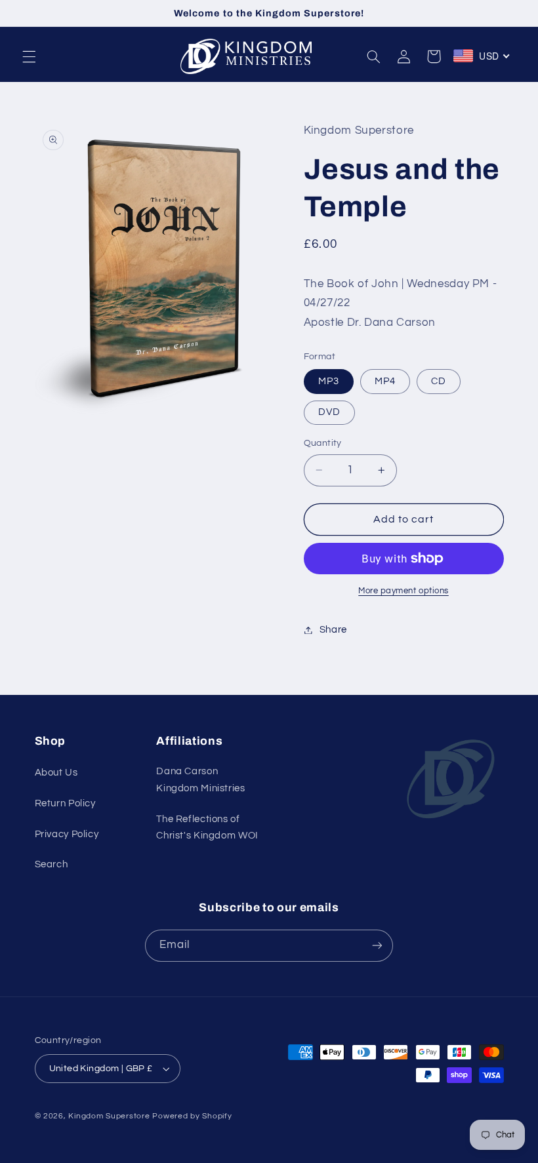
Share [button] (333, 630)
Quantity (323, 443)
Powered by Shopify (192, 1116)
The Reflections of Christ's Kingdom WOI (207, 827)
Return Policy (65, 803)
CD (438, 381)
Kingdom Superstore (109, 1116)
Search (51, 864)
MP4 (385, 381)
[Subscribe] (377, 946)
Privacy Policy (67, 834)
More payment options (403, 591)
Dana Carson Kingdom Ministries (200, 779)
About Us (56, 773)
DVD (329, 412)
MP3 (328, 381)
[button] (29, 56)
